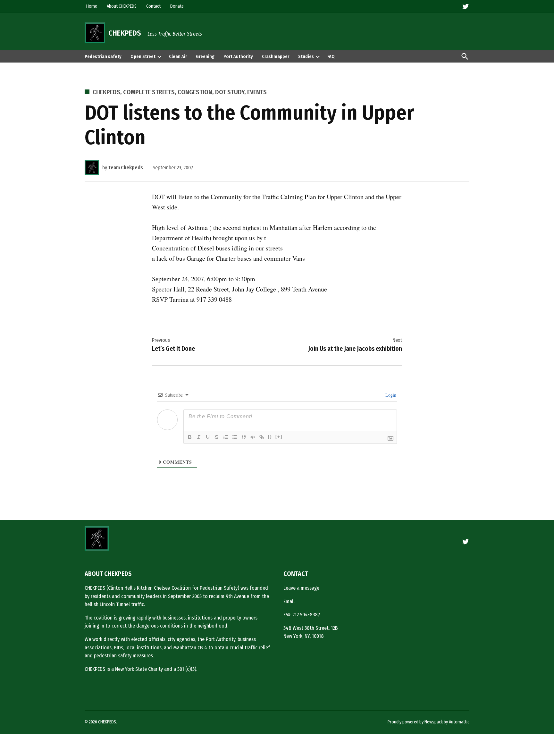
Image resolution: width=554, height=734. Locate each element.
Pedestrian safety (103, 56)
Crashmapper (275, 56)
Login (390, 395)
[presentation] (159, 56)
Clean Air (178, 56)
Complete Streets (149, 92)
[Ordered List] (225, 437)
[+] (278, 436)
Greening (205, 56)
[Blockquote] (243, 437)
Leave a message (301, 588)
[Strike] (216, 437)
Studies (306, 56)
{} (270, 436)
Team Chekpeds (125, 168)
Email (289, 601)
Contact (153, 6)
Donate (177, 6)
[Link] (261, 437)
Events (257, 92)
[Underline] (207, 437)
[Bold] (189, 437)
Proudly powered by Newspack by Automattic (428, 722)
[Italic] (198, 437)
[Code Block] (252, 437)
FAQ (331, 56)
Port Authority (238, 56)
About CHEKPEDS (122, 6)
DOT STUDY (229, 92)
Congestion (195, 92)
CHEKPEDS (124, 33)
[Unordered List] (234, 437)
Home (91, 6)
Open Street (142, 56)
